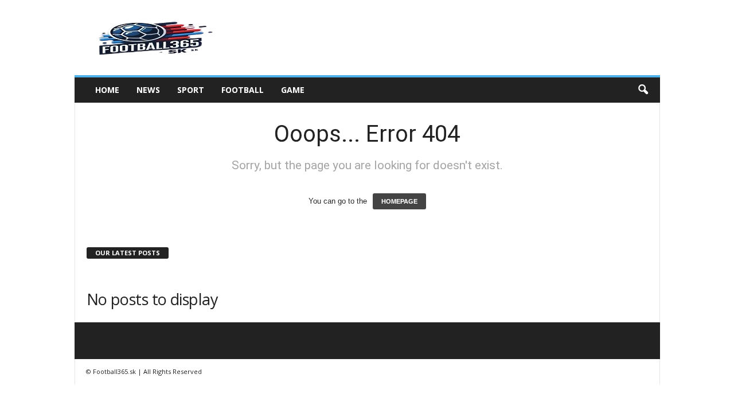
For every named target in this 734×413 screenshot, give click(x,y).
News (148, 89)
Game (292, 89)
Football (242, 89)
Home (107, 89)
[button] (642, 90)
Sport (190, 89)
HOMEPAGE (399, 201)
